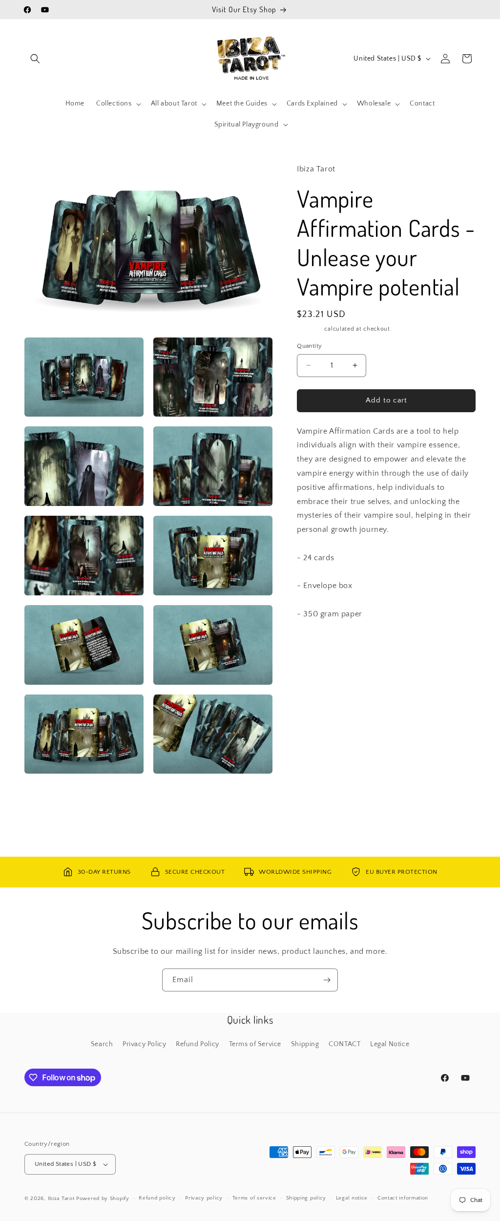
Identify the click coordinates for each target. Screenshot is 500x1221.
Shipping (310, 329)
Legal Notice (389, 1044)
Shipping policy (306, 1198)
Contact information (402, 1198)
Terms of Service (255, 1044)
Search (102, 1044)
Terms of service (254, 1198)
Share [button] (316, 672)
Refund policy (157, 1198)
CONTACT (344, 1044)
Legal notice (352, 1198)
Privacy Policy (144, 1044)
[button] (35, 58)
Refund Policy (197, 1044)
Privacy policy (204, 1198)
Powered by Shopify (102, 1198)
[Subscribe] (326, 979)
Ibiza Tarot (61, 1198)
